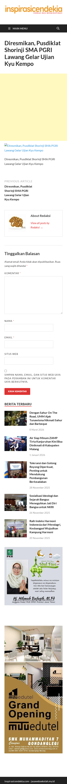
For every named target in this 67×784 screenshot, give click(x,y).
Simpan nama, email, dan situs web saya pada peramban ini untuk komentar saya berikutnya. (32, 378)
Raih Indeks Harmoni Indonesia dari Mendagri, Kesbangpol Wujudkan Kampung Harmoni (45, 526)
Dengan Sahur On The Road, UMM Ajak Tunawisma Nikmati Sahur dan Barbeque (45, 418)
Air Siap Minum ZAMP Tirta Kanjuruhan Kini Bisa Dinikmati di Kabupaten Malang (45, 443)
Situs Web (11, 354)
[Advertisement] (33, 107)
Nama (9, 321)
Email (9, 337)
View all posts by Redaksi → (40, 225)
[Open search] (58, 28)
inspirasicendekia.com (16, 781)
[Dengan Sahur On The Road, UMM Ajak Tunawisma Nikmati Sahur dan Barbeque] (15, 413)
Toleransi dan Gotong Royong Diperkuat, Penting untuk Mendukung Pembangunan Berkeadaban (42, 472)
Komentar (12, 273)
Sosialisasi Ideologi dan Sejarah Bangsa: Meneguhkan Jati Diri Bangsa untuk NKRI (43, 501)
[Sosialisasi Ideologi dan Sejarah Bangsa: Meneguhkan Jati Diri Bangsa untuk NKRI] (15, 496)
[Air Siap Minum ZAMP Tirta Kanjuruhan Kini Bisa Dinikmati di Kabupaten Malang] (15, 438)
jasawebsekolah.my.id (43, 781)
